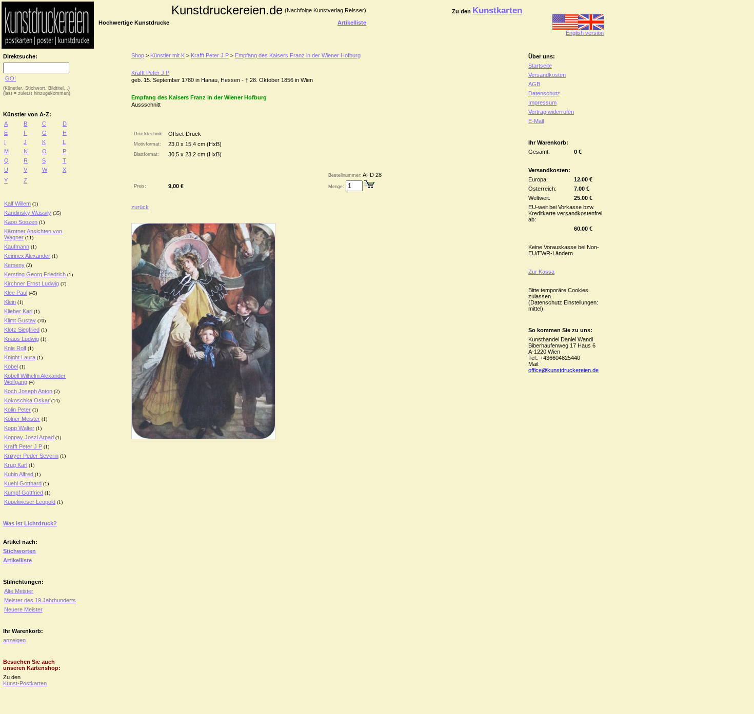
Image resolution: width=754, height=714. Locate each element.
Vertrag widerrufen (551, 112)
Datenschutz (544, 93)
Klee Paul (15, 293)
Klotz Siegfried (21, 330)
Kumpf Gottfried (23, 492)
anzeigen (14, 640)
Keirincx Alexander (27, 256)
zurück (140, 207)
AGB (534, 84)
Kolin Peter (17, 409)
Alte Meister (18, 591)
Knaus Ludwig (21, 339)
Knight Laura (19, 357)
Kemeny (14, 265)
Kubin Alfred (18, 474)
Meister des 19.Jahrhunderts (40, 600)
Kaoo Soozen (20, 222)
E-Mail (536, 121)
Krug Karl (15, 465)
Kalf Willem (17, 203)
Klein (10, 302)
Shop (137, 55)
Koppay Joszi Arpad (29, 437)
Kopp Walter (19, 428)
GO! (10, 78)
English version (585, 33)
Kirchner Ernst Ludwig (31, 283)
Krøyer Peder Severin (31, 456)
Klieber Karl (18, 311)
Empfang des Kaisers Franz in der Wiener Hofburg (298, 55)
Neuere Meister (23, 609)
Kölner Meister (22, 419)
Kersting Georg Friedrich (35, 274)
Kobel (11, 366)
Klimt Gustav (20, 320)
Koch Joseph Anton (28, 391)
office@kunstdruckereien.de (563, 370)
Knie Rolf (15, 348)
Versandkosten (547, 75)
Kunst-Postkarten (25, 683)
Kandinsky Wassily (27, 213)
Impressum (542, 102)
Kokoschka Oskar (27, 400)
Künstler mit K (167, 55)
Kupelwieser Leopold (29, 502)
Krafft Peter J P (23, 446)
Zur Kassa (541, 272)
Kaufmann (16, 246)
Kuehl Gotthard (23, 483)
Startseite (540, 66)
